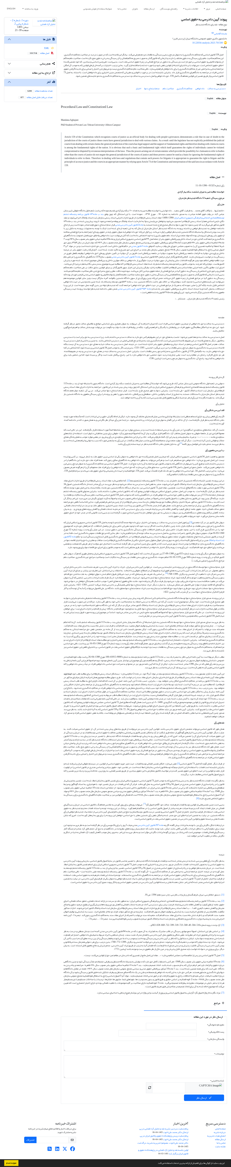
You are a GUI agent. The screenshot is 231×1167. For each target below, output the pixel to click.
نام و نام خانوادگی (215, 1024)
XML (47, 48)
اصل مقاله (215, 177)
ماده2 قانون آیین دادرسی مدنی (129, 224)
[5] (178, 763)
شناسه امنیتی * (217, 1080)
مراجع (217, 1003)
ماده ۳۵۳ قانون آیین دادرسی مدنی (134, 288)
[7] (222, 992)
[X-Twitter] (64, 1150)
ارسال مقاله (149, 8)
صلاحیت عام (168, 88)
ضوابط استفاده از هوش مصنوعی (97, 8)
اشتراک (30, 1139)
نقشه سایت (220, 1146)
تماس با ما (122, 8)
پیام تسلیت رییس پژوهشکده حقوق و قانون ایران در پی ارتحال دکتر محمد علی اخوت (164, 1137)
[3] (190, 522)
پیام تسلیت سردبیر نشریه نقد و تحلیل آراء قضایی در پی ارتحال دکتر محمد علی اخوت (163, 1130)
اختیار (138, 88)
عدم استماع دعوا (152, 88)
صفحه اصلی (221, 8)
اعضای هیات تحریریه (216, 1135)
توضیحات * (219, 1053)
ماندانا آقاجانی (220, 33)
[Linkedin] (57, 1150)
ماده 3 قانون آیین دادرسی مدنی (125, 256)
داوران (135, 8)
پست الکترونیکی (216, 1032)
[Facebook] (72, 1150)
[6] (197, 798)
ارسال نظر (201, 1097)
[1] (222, 894)
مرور (208, 8)
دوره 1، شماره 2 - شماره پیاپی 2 (19, 22)
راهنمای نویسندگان (168, 8)
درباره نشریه (220, 1132)
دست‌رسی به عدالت (216, 88)
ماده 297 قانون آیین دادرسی (150, 825)
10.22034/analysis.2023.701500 (207, 42)
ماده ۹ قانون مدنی (139, 246)
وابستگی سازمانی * (215, 1039)
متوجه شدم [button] (11, 1163)
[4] (222, 931)
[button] (156, 1163)
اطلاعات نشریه (191, 8)
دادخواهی (199, 88)
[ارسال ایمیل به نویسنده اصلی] (213, 33)
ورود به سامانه (31, 8)
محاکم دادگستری (184, 88)
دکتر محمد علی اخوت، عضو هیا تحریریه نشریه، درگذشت (162, 1143)
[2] (128, 480)
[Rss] (49, 1150)
